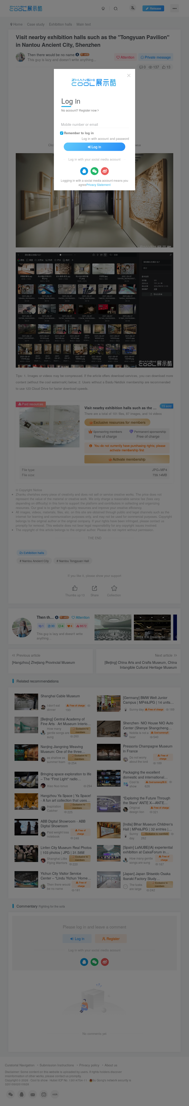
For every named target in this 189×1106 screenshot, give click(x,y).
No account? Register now (79, 110)
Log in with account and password (105, 138)
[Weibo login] (105, 171)
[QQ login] (84, 171)
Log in (96, 146)
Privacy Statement (98, 184)
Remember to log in (79, 133)
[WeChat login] (94, 171)
